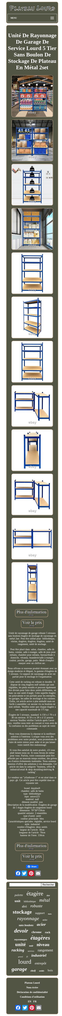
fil (27, 957)
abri (24, 906)
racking (18, 950)
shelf (33, 970)
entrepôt (40, 963)
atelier (45, 920)
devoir (21, 931)
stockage (22, 912)
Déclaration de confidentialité (32, 992)
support (40, 913)
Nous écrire (32, 987)
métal (44, 900)
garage (19, 969)
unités (41, 971)
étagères (40, 938)
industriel (38, 955)
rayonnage (28, 918)
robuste (36, 906)
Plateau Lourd (32, 983)
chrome (37, 932)
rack (47, 932)
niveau (43, 944)
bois (50, 970)
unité (20, 944)
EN (29, 1001)
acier (41, 924)
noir (31, 945)
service (31, 951)
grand (20, 957)
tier (48, 895)
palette (19, 895)
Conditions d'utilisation (32, 997)
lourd (24, 961)
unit (17, 901)
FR (35, 1001)
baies (50, 914)
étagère (35, 893)
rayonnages (20, 939)
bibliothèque (30, 901)
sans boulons (26, 925)
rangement (45, 950)
